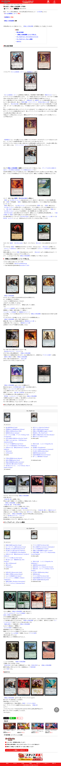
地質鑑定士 (7, 17)
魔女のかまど (48, 94)
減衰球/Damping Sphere (39, 453)
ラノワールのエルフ (10, 613)
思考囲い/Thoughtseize (39, 447)
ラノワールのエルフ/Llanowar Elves (15, 583)
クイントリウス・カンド (22, 145)
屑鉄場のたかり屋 (29, 321)
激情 (16, 198)
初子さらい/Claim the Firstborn (41, 427)
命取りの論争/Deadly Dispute (40, 429)
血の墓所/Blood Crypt (11, 427)
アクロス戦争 (8, 627)
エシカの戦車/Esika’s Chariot (40, 548)
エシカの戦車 (14, 633)
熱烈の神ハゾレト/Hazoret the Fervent (43, 567)
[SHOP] (48, 1)
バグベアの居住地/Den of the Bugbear (15, 445)
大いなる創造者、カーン (11, 13)
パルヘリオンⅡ (11, 389)
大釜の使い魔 (8, 499)
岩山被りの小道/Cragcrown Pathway (15, 550)
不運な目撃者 (17, 504)
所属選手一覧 (54, 763)
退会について (38, 763)
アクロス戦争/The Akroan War (40, 545)
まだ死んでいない (14, 200)
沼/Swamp (8, 451)
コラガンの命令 (31, 703)
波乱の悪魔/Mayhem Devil (12, 460)
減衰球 (36, 100)
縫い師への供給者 (19, 392)
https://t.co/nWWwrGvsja (20, 263)
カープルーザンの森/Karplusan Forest (15, 547)
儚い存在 (9, 209)
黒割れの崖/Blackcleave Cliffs (13, 431)
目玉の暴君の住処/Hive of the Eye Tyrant (16, 438)
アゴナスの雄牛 (47, 355)
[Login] (54, 1)
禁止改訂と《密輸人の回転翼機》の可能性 (16, 4)
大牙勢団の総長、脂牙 (19, 387)
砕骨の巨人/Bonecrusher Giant (14, 572)
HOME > (4, 4)
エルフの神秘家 (21, 613)
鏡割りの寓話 (8, 356)
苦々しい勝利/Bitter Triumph (40, 456)
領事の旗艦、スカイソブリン (29, 102)
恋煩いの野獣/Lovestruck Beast (14, 574)
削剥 (24, 703)
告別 (8, 669)
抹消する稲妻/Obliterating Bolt (40, 579)
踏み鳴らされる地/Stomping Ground (15, 548)
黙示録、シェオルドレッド (11, 396)
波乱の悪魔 (24, 508)
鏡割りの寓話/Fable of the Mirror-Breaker (43, 434)
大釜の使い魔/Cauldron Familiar (14, 463)
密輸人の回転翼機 (9, 20)
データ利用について (46, 763)
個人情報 (23, 763)
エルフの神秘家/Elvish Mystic (13, 576)
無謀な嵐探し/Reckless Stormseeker (15, 581)
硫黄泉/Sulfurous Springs (12, 433)
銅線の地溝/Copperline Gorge (13, 545)
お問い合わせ (15, 763)
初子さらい (30, 512)
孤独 (52, 209)
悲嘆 (8, 202)
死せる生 (38, 243)
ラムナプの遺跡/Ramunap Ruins (14, 443)
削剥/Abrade (36, 574)
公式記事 (39, 11)
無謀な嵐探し (8, 624)
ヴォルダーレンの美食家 (9, 312)
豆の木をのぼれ (23, 198)
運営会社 (7, 763)
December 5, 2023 (24, 265)
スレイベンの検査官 (10, 308)
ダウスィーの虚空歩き (10, 248)
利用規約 (30, 763)
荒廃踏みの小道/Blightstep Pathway (15, 429)
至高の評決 (7, 665)
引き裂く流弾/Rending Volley (40, 451)
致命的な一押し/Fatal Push (40, 433)
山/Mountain (9, 453)
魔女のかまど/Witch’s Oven (40, 436)
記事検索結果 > (8, 4)
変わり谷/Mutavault (11, 563)
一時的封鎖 (32, 667)
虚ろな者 (24, 358)
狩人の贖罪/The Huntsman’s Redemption (43, 547)
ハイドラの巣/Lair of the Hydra (14, 557)
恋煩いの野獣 (6, 615)
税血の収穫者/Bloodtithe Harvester (15, 462)
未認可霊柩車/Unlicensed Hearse (41, 454)
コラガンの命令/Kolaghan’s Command (43, 449)
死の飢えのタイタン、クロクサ (12, 351)
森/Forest (8, 565)
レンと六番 (49, 216)
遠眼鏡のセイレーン (24, 312)
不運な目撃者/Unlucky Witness (14, 458)
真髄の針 (29, 100)
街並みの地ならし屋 (43, 102)
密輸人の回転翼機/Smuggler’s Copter (42, 431)
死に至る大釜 (14, 104)
